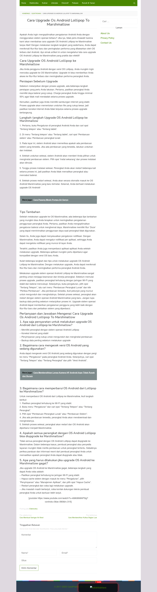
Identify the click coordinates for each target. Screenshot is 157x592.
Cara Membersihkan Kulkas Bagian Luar (82, 516)
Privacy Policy (107, 37)
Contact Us (106, 42)
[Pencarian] (134, 3)
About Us (105, 33)
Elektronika (33, 508)
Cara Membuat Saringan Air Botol (31, 516)
